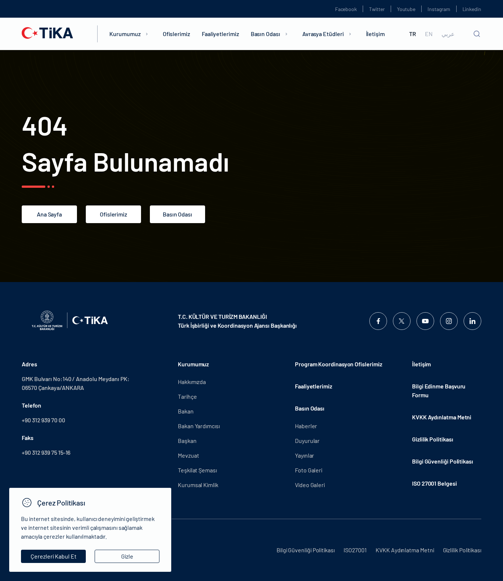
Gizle (127, 556)
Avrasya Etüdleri (323, 33)
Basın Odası (265, 33)
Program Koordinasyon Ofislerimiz (338, 363)
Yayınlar (304, 455)
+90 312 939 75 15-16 (46, 452)
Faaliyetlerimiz (220, 33)
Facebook (346, 9)
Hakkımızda (192, 381)
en (429, 34)
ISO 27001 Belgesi (434, 483)
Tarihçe (187, 396)
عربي (448, 34)
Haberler (306, 425)
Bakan (186, 411)
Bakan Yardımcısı (199, 425)
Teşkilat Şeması (197, 469)
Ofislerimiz (176, 33)
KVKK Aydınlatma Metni (441, 416)
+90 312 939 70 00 (43, 419)
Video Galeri (310, 484)
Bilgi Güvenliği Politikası (442, 461)
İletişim (375, 33)
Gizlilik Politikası (432, 439)
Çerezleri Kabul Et (54, 556)
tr (412, 34)
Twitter (377, 9)
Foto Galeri (308, 469)
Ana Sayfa (49, 214)
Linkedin (471, 9)
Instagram (439, 9)
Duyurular (307, 440)
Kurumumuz (124, 33)
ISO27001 (355, 549)
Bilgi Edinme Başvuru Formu (438, 390)
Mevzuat (188, 455)
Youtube (406, 9)
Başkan (187, 440)
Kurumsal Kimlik (198, 484)
